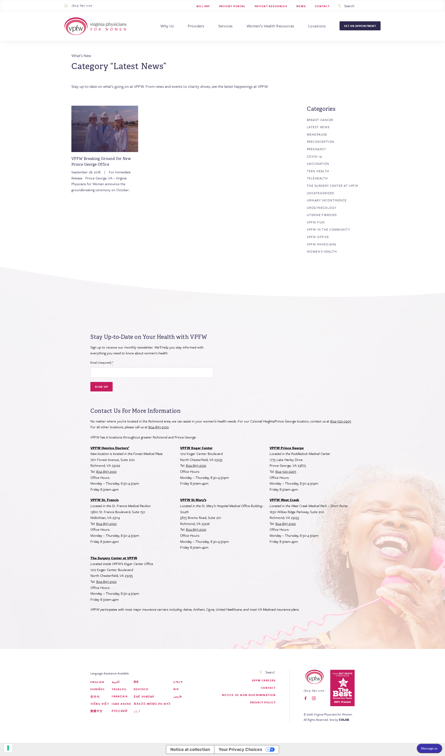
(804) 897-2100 (82, 5)
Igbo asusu (121, 704)
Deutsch (141, 689)
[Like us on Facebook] (305, 698)
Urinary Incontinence (327, 200)
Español (97, 689)
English (97, 682)
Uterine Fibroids (322, 215)
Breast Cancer (320, 120)
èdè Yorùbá (144, 697)
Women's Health (322, 251)
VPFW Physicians (321, 244)
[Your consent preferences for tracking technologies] (8, 747)
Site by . (339, 719)
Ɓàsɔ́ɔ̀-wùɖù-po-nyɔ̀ (152, 704)
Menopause (317, 134)
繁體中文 (96, 711)
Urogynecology (322, 207)
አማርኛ (178, 682)
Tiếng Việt (99, 704)
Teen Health (318, 171)
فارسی (177, 696)
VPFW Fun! (316, 222)
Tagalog (119, 689)
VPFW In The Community (328, 229)
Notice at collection (190, 749)
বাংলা (175, 689)
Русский (119, 711)
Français (120, 696)
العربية (115, 682)
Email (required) (101, 362)
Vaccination (318, 163)
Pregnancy (316, 149)
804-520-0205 (340, 421)
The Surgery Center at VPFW (332, 185)
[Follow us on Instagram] (314, 698)
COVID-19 (314, 156)
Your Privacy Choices (240, 749)
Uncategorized (320, 193)
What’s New (81, 55)
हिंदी (136, 682)
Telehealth (317, 178)
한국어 (95, 697)
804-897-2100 (158, 426)
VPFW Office (318, 237)
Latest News (318, 127)
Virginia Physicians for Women (96, 26)
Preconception (320, 141)
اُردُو (137, 711)
